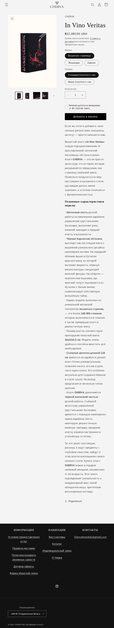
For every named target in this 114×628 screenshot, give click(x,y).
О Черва (57, 557)
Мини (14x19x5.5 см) (79, 82)
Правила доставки (23, 548)
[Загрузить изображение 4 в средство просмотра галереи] (45, 95)
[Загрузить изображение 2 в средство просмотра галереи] (27, 95)
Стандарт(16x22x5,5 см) (81, 75)
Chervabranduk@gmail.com (90, 537)
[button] (6, 4)
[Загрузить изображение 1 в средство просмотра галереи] (19, 95)
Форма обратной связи (24, 573)
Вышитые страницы (79, 55)
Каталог (57, 543)
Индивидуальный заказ (57, 550)
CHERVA (18, 624)
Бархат (92, 62)
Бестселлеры (57, 537)
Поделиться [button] (75, 501)
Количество (71, 89)
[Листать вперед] (53, 95)
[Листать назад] (11, 95)
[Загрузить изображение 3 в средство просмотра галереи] (36, 95)
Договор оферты (24, 566)
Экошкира (74, 62)
